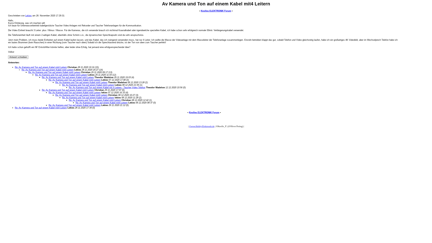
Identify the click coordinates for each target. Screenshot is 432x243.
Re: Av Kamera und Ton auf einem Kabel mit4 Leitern (41, 67)
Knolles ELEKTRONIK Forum (216, 11)
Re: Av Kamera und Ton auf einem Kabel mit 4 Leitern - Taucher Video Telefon (107, 87)
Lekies (28, 15)
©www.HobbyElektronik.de (201, 126)
